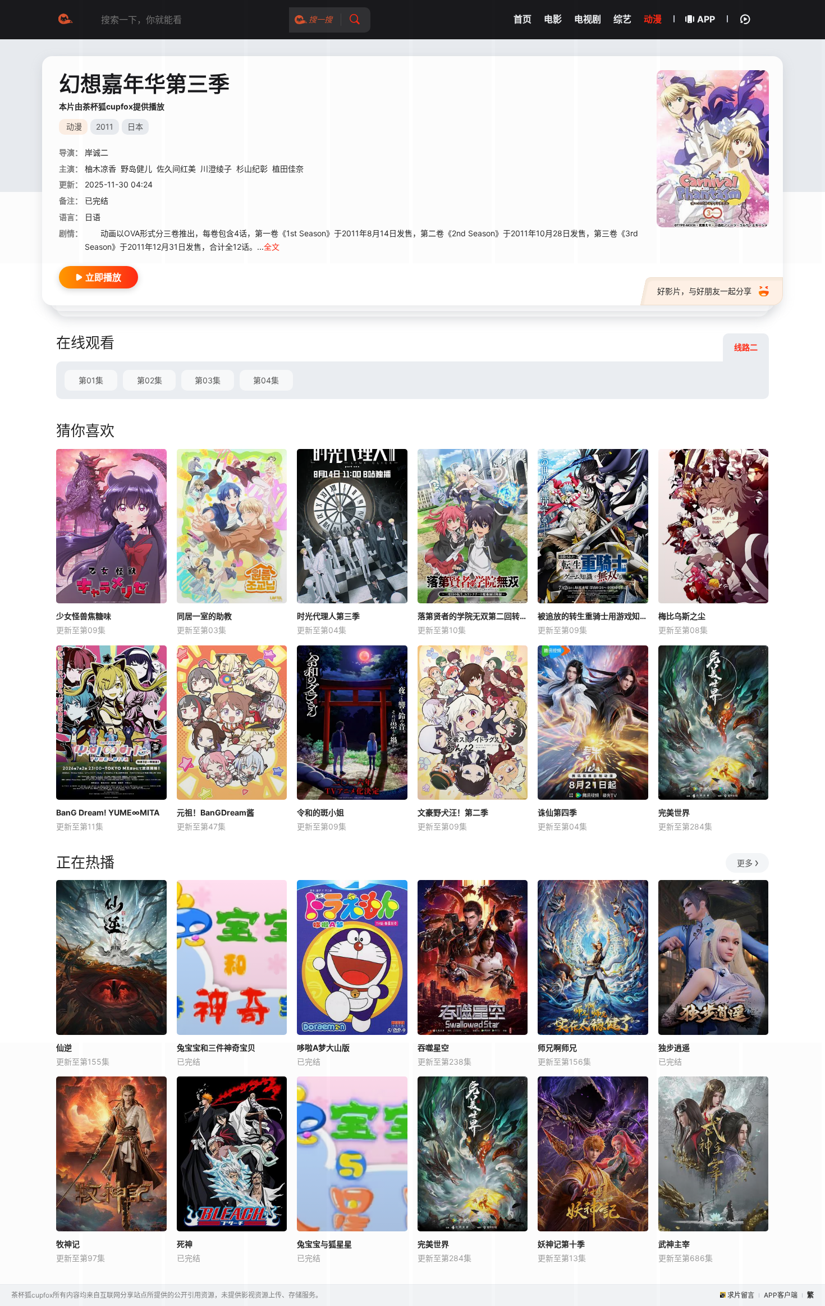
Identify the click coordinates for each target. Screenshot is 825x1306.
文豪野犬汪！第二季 (453, 812)
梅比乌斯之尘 (681, 616)
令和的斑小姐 (320, 812)
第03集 (208, 380)
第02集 (149, 380)
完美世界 (674, 812)
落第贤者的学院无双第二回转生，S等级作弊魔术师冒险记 (473, 616)
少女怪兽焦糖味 (83, 616)
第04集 (266, 380)
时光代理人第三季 (328, 616)
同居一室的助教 (204, 616)
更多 (745, 863)
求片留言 (740, 1295)
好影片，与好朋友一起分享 (704, 291)
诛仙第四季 (557, 812)
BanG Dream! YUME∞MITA (107, 812)
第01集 (91, 380)
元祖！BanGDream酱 (215, 812)
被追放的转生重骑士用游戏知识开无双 (593, 616)
